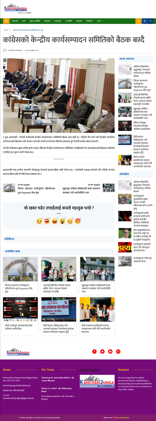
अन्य (99, 21)
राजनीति (68, 21)
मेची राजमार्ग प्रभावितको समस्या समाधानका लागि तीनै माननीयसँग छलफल (96, 329)
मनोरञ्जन (57, 21)
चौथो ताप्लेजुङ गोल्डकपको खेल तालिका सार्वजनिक (18, 327)
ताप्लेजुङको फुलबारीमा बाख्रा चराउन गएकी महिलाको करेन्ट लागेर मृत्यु (142, 202)
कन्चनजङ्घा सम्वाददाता (15, 50)
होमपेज (6, 30)
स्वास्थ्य (47, 21)
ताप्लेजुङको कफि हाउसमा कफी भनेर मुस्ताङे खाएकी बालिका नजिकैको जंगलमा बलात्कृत (141, 219)
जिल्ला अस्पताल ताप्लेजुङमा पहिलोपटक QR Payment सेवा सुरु (18, 288)
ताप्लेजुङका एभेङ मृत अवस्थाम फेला (142, 260)
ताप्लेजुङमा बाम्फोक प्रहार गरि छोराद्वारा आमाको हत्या (142, 247)
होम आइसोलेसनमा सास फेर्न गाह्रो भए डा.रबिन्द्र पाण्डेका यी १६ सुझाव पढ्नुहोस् (142, 235)
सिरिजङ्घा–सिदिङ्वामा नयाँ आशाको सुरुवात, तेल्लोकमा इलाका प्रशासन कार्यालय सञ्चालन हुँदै (58, 329)
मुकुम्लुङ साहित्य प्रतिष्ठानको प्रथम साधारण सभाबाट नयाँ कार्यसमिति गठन (96, 288)
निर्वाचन (89, 21)
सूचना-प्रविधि (35, 21)
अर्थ (23, 21)
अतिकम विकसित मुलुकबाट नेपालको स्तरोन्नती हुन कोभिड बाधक (142, 71)
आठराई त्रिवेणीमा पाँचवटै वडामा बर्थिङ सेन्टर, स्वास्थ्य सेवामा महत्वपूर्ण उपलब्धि (56, 288)
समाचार (15, 21)
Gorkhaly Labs (123, 417)
